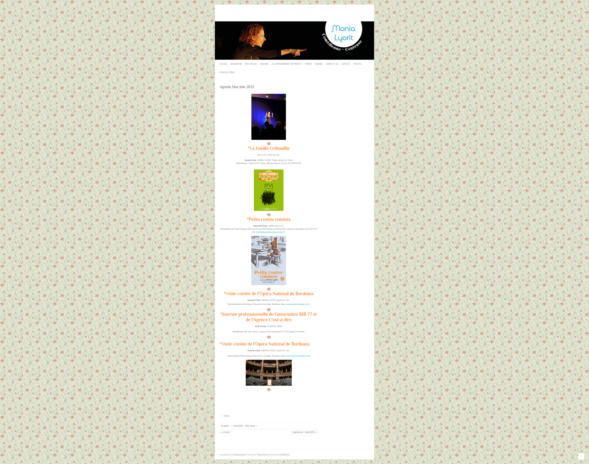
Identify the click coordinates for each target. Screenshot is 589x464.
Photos (358, 63)
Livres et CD (332, 63)
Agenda (319, 63)
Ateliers (264, 63)
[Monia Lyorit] (294, 22)
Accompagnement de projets (287, 63)
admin (226, 426)
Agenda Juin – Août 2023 (305, 432)
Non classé (250, 426)
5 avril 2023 (238, 426)
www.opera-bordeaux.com (298, 304)
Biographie (236, 63)
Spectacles (251, 63)
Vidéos (308, 63)
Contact (346, 63)
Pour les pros (227, 72)
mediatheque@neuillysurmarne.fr (270, 232)
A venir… (226, 432)
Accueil (223, 63)
